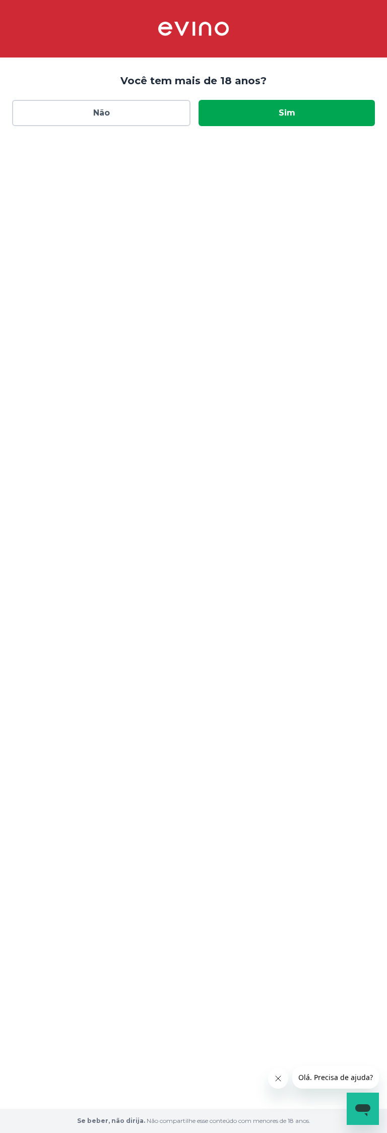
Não (101, 113)
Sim (287, 113)
